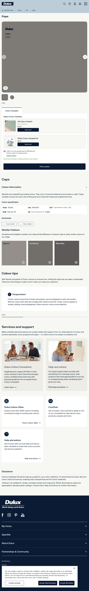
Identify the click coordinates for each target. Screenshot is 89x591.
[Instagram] (9, 515)
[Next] (85, 57)
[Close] (74, 568)
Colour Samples (11, 111)
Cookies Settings (14, 583)
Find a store (44, 166)
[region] (40, 577)
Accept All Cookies (66, 583)
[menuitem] (7, 526)
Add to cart (28, 130)
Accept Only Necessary (48, 583)
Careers (4, 565)
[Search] (64, 4)
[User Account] (75, 4)
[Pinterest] (16, 515)
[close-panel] (85, 3)
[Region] (70, 4)
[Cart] (80, 4)
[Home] (3, 10)
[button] (9, 224)
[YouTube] (23, 515)
